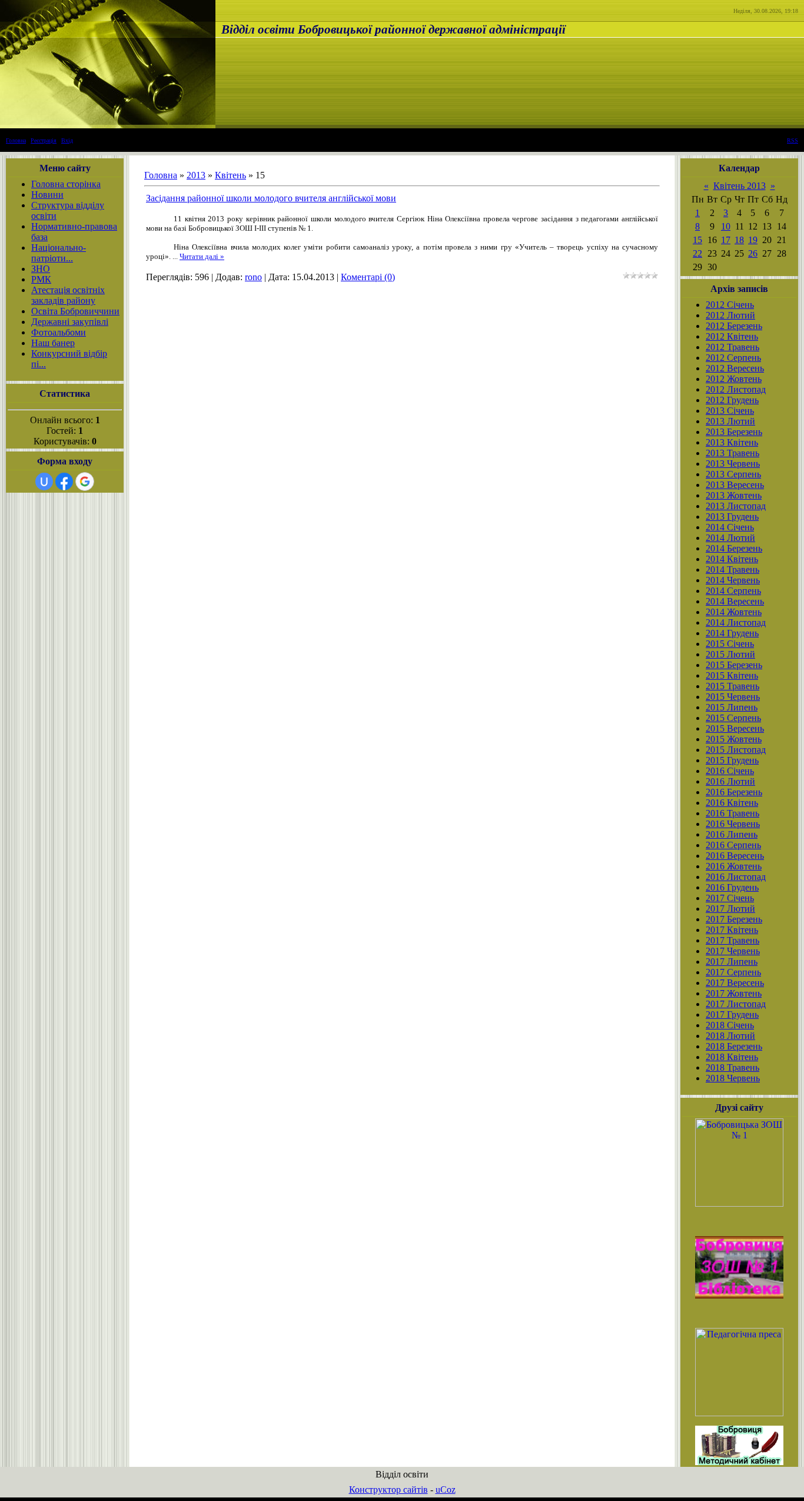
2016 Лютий (730, 781)
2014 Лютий (730, 538)
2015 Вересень (735, 728)
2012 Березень (734, 326)
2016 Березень (734, 792)
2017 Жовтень (734, 993)
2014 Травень (732, 569)
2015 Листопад (736, 750)
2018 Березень (734, 1046)
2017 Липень (732, 962)
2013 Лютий (730, 421)
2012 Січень (730, 305)
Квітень (230, 175)
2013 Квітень (732, 442)
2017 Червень (733, 951)
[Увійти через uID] (44, 481)
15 (697, 240)
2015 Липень (732, 707)
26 (753, 253)
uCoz (446, 1490)
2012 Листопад (736, 389)
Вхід (67, 140)
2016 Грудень (732, 887)
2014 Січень (730, 527)
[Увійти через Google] (84, 481)
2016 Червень (733, 824)
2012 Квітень (732, 336)
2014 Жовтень (734, 612)
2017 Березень (734, 919)
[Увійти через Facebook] (64, 481)
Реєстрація (44, 140)
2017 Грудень (732, 1014)
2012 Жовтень (734, 379)
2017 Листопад (736, 1004)
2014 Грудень (732, 633)
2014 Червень (733, 580)
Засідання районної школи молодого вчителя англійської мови (271, 198)
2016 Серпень (733, 845)
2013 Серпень (733, 474)
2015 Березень (734, 665)
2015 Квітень (732, 675)
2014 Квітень (732, 559)
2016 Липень (732, 834)
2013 (196, 175)
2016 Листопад (736, 877)
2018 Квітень (732, 1057)
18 (739, 240)
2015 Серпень (733, 718)
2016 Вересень (735, 856)
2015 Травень (732, 686)
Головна (16, 140)
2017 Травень (732, 940)
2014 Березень (734, 548)
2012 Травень (732, 347)
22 (697, 253)
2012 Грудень (732, 400)
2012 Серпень (733, 358)
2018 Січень (730, 1025)
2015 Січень (730, 644)
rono (253, 277)
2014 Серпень (733, 591)
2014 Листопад (736, 622)
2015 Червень (733, 697)
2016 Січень (730, 771)
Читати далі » (202, 256)
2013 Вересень (735, 485)
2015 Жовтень (734, 739)
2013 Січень (730, 411)
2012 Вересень (735, 368)
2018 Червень (733, 1078)
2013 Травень (732, 453)
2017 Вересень (735, 983)
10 (725, 226)
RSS (792, 140)
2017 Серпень (733, 972)
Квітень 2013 (739, 186)
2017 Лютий (730, 909)
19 (753, 240)
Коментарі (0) (368, 277)
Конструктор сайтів (388, 1490)
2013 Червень (733, 464)
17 (725, 240)
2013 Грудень (732, 517)
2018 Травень (732, 1067)
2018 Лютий (730, 1036)
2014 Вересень (735, 601)
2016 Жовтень (734, 866)
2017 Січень (730, 898)
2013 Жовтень (734, 495)
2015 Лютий (730, 654)
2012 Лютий (730, 315)
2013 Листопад (736, 506)
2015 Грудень (732, 760)
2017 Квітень (732, 930)
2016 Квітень (732, 803)
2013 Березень (734, 432)
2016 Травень (732, 813)
